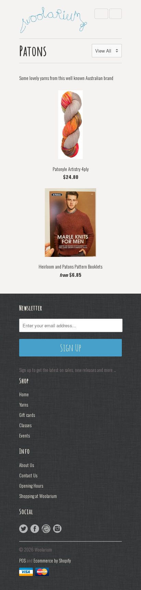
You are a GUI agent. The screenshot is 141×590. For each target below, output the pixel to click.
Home (24, 394)
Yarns (23, 404)
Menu (101, 14)
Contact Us (28, 475)
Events (24, 435)
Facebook (34, 528)
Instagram (57, 528)
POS (22, 560)
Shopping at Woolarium (38, 495)
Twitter (23, 528)
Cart (115, 14)
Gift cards (27, 414)
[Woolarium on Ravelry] (46, 528)
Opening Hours (31, 485)
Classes (25, 425)
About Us (26, 465)
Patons (33, 50)
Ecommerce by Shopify (52, 560)
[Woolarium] (53, 19)
